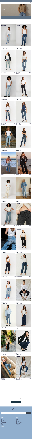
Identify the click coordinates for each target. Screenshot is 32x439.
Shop (1, 419)
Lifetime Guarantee (3, 422)
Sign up (28, 413)
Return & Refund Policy (19, 422)
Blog (1, 423)
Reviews (2, 424)
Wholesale (17, 424)
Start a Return (18, 421)
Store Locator (18, 423)
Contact (17, 419)
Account (17, 420)
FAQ (1, 421)
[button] (3, 48)
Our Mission (2, 420)
